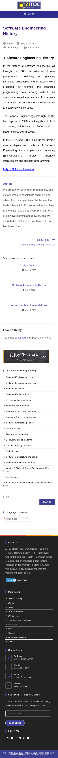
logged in (23, 337)
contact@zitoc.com (22, 677)
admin (10, 43)
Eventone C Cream (25, 755)
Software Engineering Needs (29, 285)
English (12, 518)
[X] (7, 738)
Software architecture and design (29, 305)
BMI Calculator (41, 755)
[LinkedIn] (20, 738)
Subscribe (15, 723)
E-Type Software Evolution (18, 169)
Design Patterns (29, 265)
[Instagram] (16, 738)
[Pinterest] (24, 738)
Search (6, 497)
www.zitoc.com (20, 686)
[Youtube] (28, 738)
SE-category (14, 47)
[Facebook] (12, 738)
